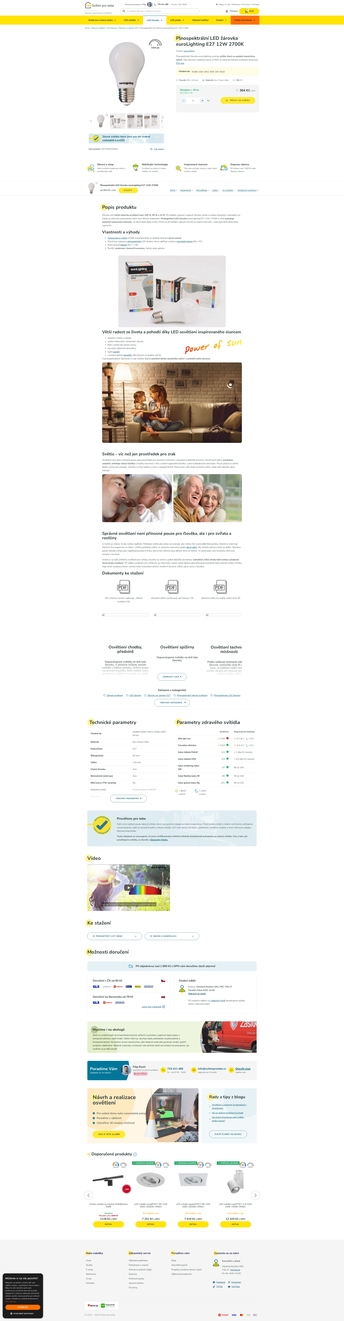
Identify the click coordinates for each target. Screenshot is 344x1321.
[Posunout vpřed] (162, 121)
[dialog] (23, 1295)
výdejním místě (218, 1000)
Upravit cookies (136, 1283)
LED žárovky (153, 20)
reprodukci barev (185, 241)
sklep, (212, 71)
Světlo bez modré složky (100, 20)
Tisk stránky (159, 149)
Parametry (185, 190)
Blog (221, 4)
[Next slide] (255, 1195)
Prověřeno (201, 190)
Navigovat (235, 1269)
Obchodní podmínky (138, 1260)
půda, (201, 71)
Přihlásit (234, 11)
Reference (236, 4)
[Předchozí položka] (93, 73)
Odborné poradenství (181, 1274)
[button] (22, 1314)
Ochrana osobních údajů (140, 1270)
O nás (227, 4)
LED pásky (175, 20)
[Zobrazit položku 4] (152, 121)
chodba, (195, 71)
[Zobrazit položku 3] (135, 121)
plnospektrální (134, 241)
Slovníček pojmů (179, 1265)
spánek (116, 351)
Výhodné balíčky (200, 20)
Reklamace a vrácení (138, 1265)
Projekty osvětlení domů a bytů (186, 1270)
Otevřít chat (242, 1069)
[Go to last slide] (88, 1195)
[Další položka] (159, 73)
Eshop (217, 4)
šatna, (206, 71)
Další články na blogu (228, 1134)
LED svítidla (130, 20)
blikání (124, 244)
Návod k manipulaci (164, 936)
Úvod (88, 1260)
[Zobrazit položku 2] (118, 121)
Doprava (133, 1274)
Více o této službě (109, 1134)
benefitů (128, 355)
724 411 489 (162, 4)
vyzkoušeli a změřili (113, 140)
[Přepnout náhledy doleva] (93, 40)
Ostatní (219, 20)
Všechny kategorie (171, 702)
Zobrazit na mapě (197, 993)
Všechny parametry (127, 798)
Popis (172, 190)
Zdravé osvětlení (98, 28)
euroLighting (189, 51)
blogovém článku (159, 839)
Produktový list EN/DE (109, 936)
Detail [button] (108, 1224)
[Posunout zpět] (91, 121)
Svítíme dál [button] (22, 1307)
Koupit (128, 190)
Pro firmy (246, 4)
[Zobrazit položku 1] (100, 121)
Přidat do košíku (240, 100)
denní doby (191, 547)
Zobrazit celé (171, 677)
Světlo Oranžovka (243, 20)
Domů (87, 28)
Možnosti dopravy (247, 190)
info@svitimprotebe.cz (212, 1069)
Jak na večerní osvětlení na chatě (227, 1112)
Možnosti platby (136, 1279)
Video (215, 190)
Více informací (10, 1301)
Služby (89, 1265)
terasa (222, 71)
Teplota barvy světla (117, 238)
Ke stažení (228, 190)
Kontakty (255, 4)
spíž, (217, 71)
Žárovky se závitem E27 (128, 28)
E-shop (89, 1270)
